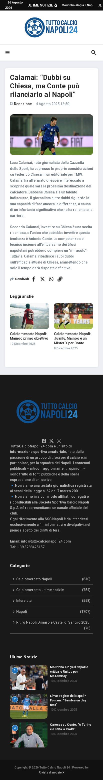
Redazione (23, 104)
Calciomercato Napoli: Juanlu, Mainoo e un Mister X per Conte (72, 338)
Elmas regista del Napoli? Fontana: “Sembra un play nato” (68, 700)
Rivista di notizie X (51, 772)
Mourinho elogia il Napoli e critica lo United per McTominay (69, 671)
